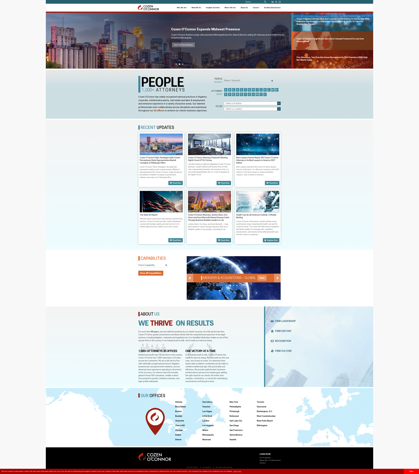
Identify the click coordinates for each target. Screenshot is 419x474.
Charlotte (179, 421)
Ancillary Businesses (272, 8)
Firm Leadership (285, 321)
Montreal (206, 439)
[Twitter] (276, 2)
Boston (178, 411)
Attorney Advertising (224, 467)
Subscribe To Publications (270, 460)
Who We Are (182, 8)
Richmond (234, 416)
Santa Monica (236, 435)
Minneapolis (208, 435)
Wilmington (262, 425)
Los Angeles (208, 425)
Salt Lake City (236, 421)
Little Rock (207, 416)
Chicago (179, 430)
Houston (206, 407)
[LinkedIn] (273, 2)
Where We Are (230, 8)
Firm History (283, 331)
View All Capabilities (151, 273)
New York (234, 402)
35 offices (159, 110)
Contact (263, 463)
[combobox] (213, 7)
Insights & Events (213, 8)
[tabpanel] (170, 41)
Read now (177, 183)
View (262, 278)
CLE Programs (265, 457)
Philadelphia (235, 407)
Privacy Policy (192, 467)
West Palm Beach (265, 421)
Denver (178, 439)
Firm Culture (283, 351)
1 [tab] (176, 64)
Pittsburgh (234, 411)
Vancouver (261, 407)
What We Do (196, 8)
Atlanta (178, 402)
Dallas (178, 435)
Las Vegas (207, 411)
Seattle (233, 439)
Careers (256, 8)
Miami (205, 430)
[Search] (265, 1)
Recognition (283, 341)
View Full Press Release (183, 45)
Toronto (260, 402)
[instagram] (280, 2)
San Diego (234, 425)
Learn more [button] (237, 471)
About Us (244, 8)
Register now (272, 240)
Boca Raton (180, 407)
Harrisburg (207, 402)
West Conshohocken (266, 416)
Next (277, 278)
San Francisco (236, 430)
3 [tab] (183, 64)
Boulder (178, 416)
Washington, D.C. (265, 411)
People (218, 80)
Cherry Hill (180, 425)
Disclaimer (207, 467)
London (205, 421)
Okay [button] (411, 471)
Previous (190, 278)
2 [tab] (179, 64)
